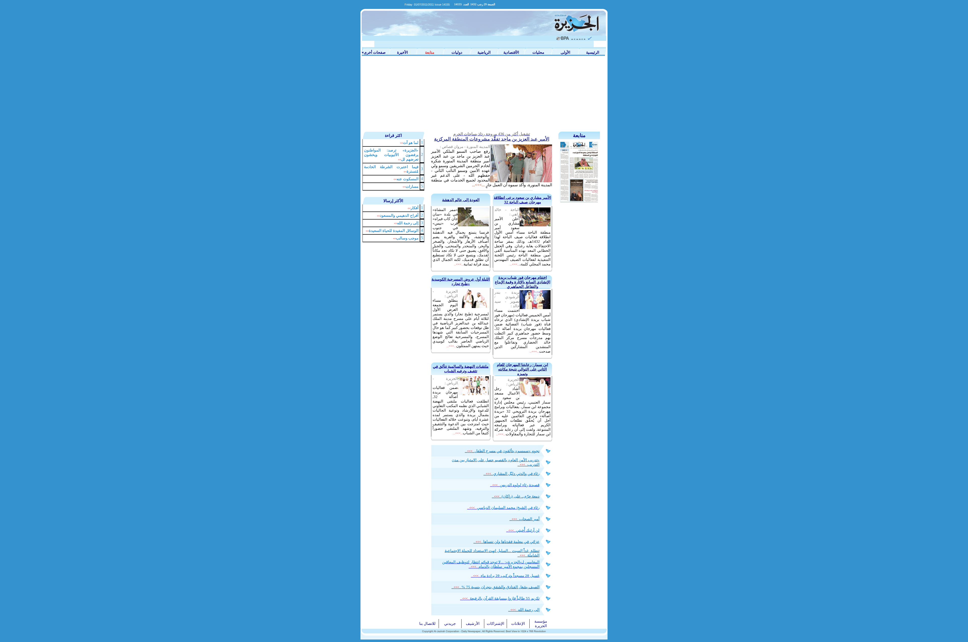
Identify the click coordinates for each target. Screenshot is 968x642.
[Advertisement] (484, 93)
